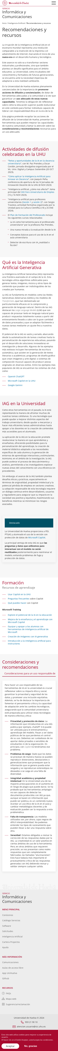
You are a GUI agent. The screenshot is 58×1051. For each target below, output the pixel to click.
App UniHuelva (9, 973)
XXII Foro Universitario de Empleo (37, 192)
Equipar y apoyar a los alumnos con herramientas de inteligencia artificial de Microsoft (28, 629)
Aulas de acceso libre (12, 967)
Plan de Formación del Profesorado (27, 215)
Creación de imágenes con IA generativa (28, 636)
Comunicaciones (10, 962)
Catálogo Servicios (11, 920)
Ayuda (5, 947)
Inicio (4, 23)
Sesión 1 (27, 202)
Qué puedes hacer (17, 603)
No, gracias (30, 1046)
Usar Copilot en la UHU (19, 594)
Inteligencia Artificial (16, 23)
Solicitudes (7, 931)
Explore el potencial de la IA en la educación (30, 614)
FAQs (8, 993)
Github (5, 978)
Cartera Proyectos (11, 942)
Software (6, 925)
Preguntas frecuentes (18, 598)
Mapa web (11, 998)
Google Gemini (15, 385)
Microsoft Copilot (36, 537)
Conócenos (7, 915)
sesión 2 (37, 202)
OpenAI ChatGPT (16, 376)
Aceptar (10, 1046)
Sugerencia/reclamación (18, 1004)
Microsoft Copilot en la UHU (21, 380)
